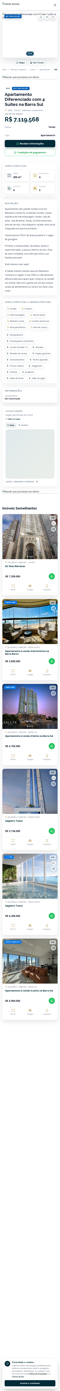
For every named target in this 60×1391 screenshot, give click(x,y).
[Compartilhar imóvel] (47, 17)
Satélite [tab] (24, 425)
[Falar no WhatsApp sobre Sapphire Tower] (52, 831)
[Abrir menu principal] (55, 5)
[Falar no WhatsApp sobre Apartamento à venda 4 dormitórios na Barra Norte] (52, 661)
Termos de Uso (18, 1376)
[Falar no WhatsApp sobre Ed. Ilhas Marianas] (52, 576)
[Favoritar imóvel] (40, 17)
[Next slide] (53, 537)
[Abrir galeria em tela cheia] (53, 17)
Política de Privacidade (38, 1374)
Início (5, 69)
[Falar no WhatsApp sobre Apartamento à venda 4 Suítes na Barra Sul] (52, 746)
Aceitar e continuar (30, 1383)
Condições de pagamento (31, 152)
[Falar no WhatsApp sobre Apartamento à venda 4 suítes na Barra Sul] (52, 1001)
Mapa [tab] (12, 425)
